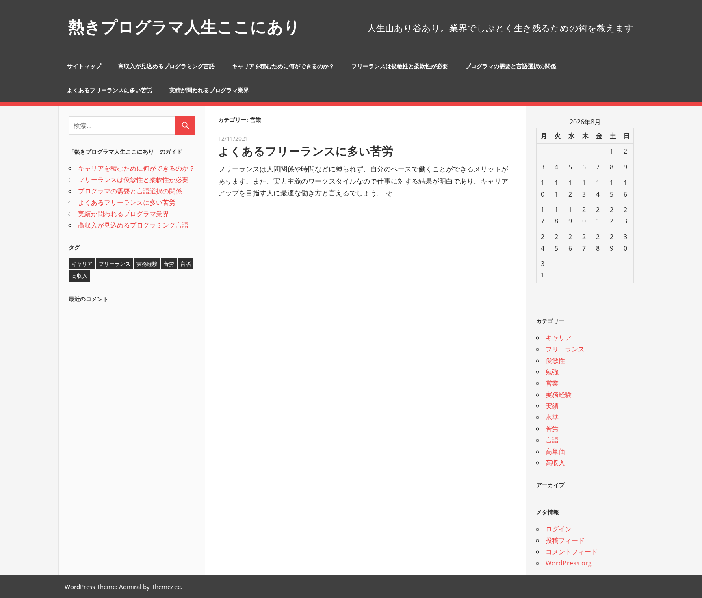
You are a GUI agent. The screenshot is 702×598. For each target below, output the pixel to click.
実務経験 (147, 263)
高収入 (79, 276)
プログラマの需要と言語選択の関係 (510, 66)
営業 (552, 383)
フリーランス (114, 263)
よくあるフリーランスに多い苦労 (109, 90)
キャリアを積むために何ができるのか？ (283, 66)
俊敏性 (555, 360)
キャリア (82, 263)
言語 (185, 263)
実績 (552, 405)
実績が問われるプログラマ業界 (209, 90)
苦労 (169, 263)
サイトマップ (84, 66)
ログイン (559, 528)
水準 (552, 417)
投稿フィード (565, 540)
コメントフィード (572, 551)
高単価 (555, 451)
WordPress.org (569, 563)
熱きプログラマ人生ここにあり (184, 27)
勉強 (552, 371)
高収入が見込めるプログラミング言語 (166, 66)
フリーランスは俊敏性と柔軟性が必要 (399, 66)
